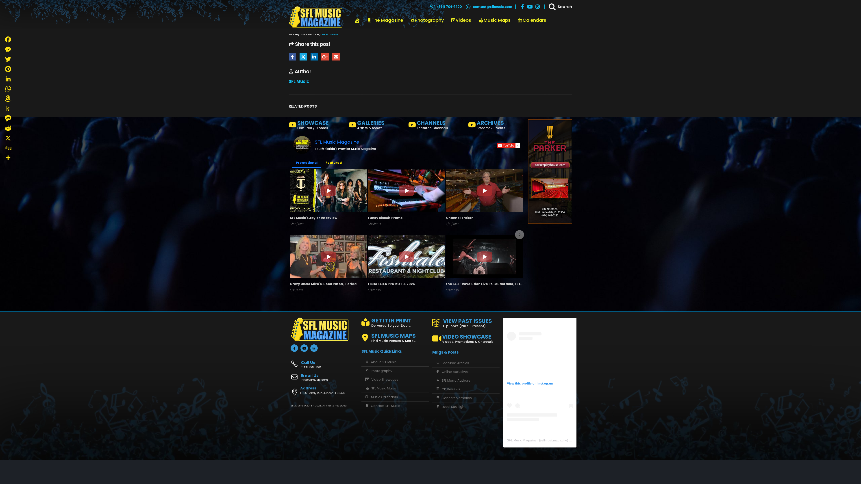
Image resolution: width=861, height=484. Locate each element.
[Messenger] (8, 49)
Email (336, 56)
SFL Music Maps (383, 388)
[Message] (8, 118)
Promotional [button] (306, 162)
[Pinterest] (8, 69)
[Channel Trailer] (484, 190)
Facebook (292, 56)
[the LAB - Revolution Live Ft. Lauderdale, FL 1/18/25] (484, 256)
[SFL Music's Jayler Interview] (328, 190)
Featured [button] (334, 162)
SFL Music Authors (456, 380)
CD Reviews (451, 389)
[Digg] (8, 148)
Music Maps (497, 20)
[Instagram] (538, 7)
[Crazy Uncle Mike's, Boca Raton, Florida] (328, 256)
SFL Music (299, 81)
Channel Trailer (459, 218)
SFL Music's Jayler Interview (313, 218)
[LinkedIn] (8, 79)
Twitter (303, 56)
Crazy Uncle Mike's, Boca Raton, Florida (323, 284)
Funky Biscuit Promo (385, 218)
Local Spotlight (454, 406)
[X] (8, 138)
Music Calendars (384, 397)
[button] (294, 235)
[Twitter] (8, 59)
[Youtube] (530, 7)
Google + (325, 56)
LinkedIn (314, 56)
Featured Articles (455, 363)
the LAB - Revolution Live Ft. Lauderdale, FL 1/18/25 (484, 284)
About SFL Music (384, 362)
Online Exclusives (455, 371)
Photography (429, 20)
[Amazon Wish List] (8, 99)
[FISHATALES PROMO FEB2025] (406, 256)
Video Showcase (384, 379)
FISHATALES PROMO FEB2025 (391, 284)
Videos (463, 20)
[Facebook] (522, 7)
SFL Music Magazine (337, 142)
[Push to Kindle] (8, 108)
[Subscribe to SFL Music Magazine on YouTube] (508, 145)
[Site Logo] (316, 17)
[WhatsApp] (8, 89)
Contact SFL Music (385, 406)
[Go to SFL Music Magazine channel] (302, 145)
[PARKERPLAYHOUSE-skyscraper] (550, 171)
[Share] (8, 158)
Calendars (534, 20)
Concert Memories (457, 398)
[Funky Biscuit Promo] (406, 190)
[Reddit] (8, 128)
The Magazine (387, 20)
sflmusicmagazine (554, 440)
